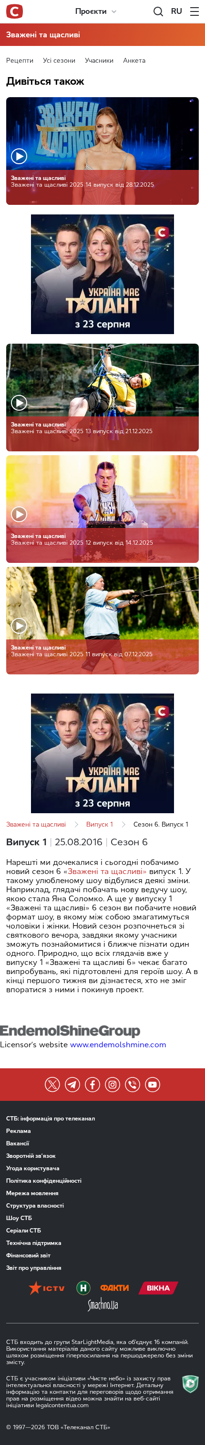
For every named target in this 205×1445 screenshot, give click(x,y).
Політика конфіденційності (44, 1180)
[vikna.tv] (158, 1289)
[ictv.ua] (46, 1289)
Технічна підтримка (34, 1243)
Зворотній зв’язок (31, 1156)
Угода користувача (33, 1168)
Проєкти (91, 11)
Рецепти (19, 60)
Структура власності (35, 1205)
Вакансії (17, 1143)
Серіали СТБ (23, 1230)
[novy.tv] (83, 1289)
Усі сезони (59, 60)
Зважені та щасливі (43, 34)
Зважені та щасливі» (107, 871)
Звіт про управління (34, 1268)
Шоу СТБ (19, 1218)
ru (176, 11)
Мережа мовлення (32, 1193)
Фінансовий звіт (28, 1255)
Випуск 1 (99, 824)
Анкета (134, 60)
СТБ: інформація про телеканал (50, 1118)
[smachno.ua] (102, 1305)
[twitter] (52, 1084)
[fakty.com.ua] (114, 1289)
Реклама (18, 1131)
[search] (158, 11)
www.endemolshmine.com (118, 1044)
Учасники (99, 60)
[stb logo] (14, 11)
